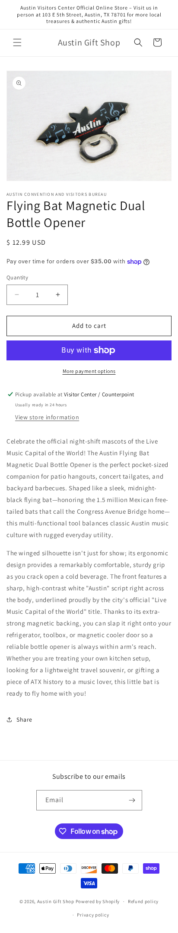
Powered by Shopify (98, 901)
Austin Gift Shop (55, 901)
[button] (17, 42)
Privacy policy (93, 915)
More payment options (89, 371)
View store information (47, 417)
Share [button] (24, 719)
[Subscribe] (132, 800)
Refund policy (143, 901)
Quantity (17, 277)
